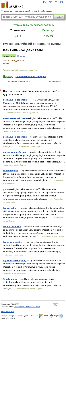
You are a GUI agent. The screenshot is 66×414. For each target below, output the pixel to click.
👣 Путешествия (7, 311)
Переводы (48, 30)
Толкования (17, 30)
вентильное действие (15, 100)
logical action (10, 208)
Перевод (21, 56)
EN (44, 2)
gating (6, 189)
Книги (17, 35)
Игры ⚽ (48, 35)
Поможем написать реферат (31, 76)
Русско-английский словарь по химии (33, 25)
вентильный (55, 81)
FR (61, 2)
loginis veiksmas (12, 226)
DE (50, 2)
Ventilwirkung (10, 279)
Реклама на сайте (33, 307)
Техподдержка (19, 307)
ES (56, 2)
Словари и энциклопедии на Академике (26, 11)
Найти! (59, 17)
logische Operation (13, 242)
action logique (10, 170)
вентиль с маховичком (19, 81)
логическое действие (14, 152)
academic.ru (12, 5)
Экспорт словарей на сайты (12, 316)
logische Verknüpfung (14, 260)
